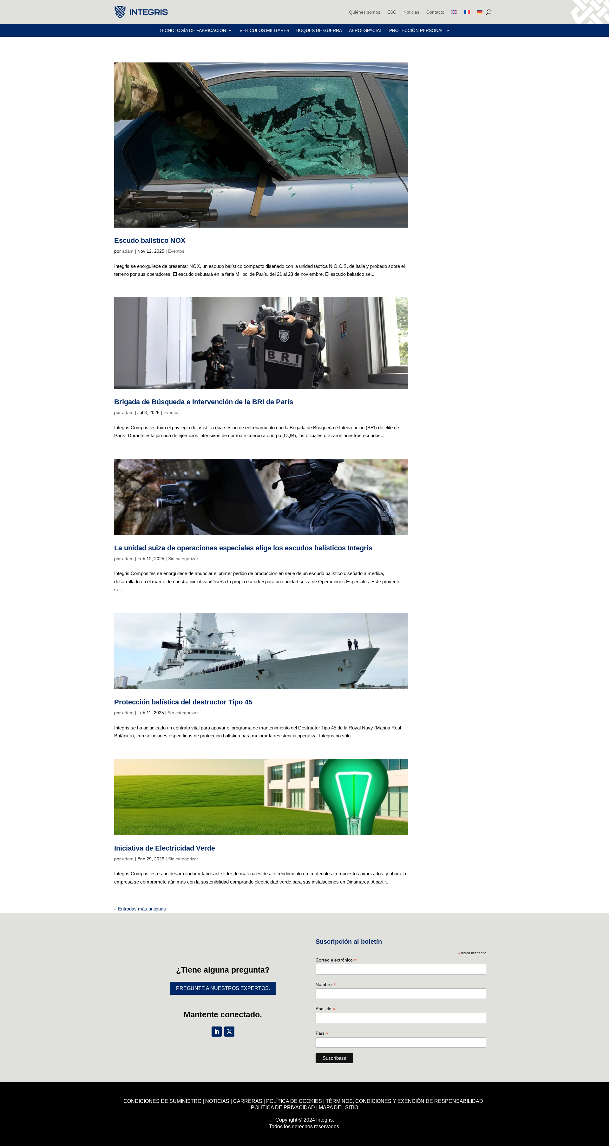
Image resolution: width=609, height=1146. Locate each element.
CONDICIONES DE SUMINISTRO (162, 1101)
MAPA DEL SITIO (338, 1107)
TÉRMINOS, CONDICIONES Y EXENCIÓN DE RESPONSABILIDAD (404, 1101)
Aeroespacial (365, 30)
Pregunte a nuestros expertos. (223, 988)
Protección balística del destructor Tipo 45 (183, 702)
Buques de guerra (319, 30)
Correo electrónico (336, 960)
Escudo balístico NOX (150, 240)
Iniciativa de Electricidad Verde (164, 848)
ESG (391, 12)
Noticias (411, 12)
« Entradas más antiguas (140, 908)
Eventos (176, 251)
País (322, 1033)
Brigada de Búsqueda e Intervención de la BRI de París (203, 402)
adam (128, 251)
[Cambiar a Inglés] (454, 12)
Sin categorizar (183, 558)
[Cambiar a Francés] (467, 12)
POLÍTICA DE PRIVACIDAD (283, 1107)
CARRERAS (247, 1101)
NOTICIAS (217, 1101)
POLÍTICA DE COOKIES (294, 1101)
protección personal (416, 30)
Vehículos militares (264, 30)
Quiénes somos (364, 12)
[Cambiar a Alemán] (479, 12)
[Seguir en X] (229, 1031)
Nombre (326, 984)
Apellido (325, 1009)
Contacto (435, 12)
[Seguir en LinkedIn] (217, 1031)
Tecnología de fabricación (192, 30)
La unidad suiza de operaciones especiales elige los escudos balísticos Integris (243, 548)
